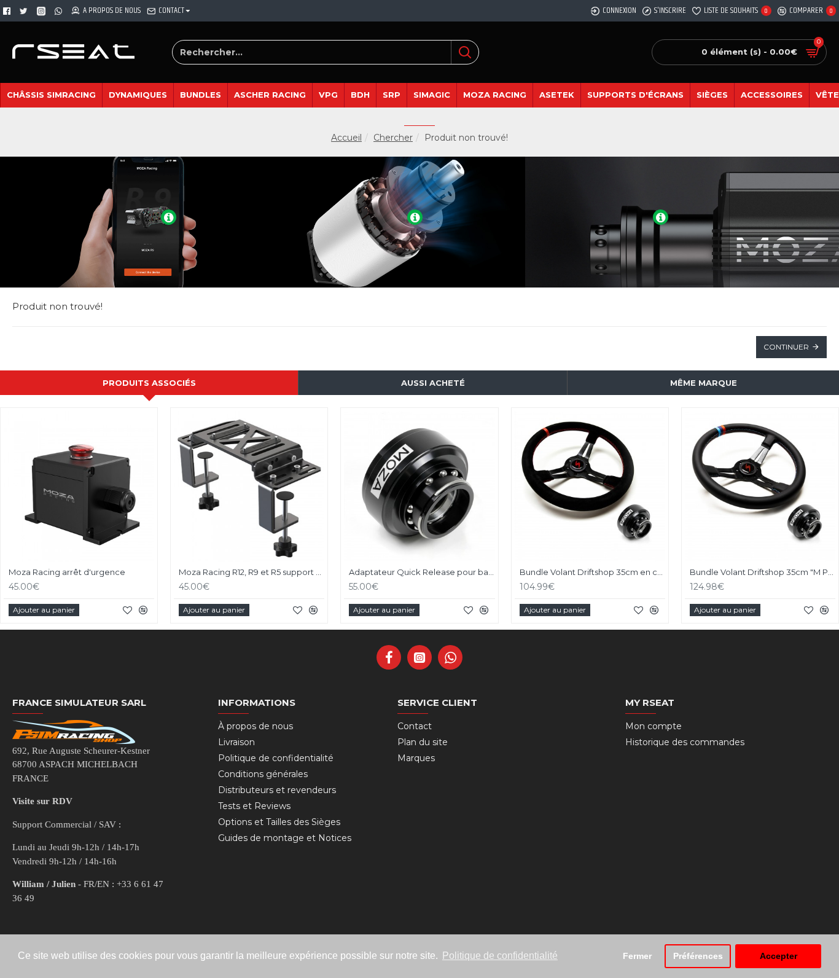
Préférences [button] (698, 956)
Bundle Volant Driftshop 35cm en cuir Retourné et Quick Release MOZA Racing (592, 572)
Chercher (393, 137)
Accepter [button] (778, 956)
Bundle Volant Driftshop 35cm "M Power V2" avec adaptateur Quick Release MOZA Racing (762, 572)
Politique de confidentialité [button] (500, 955)
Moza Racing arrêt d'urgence (67, 572)
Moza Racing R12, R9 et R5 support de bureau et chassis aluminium (251, 572)
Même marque (703, 383)
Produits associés (149, 383)
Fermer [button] (637, 956)
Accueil (346, 137)
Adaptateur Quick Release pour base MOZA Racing (421, 572)
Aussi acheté (433, 383)
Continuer (786, 346)
